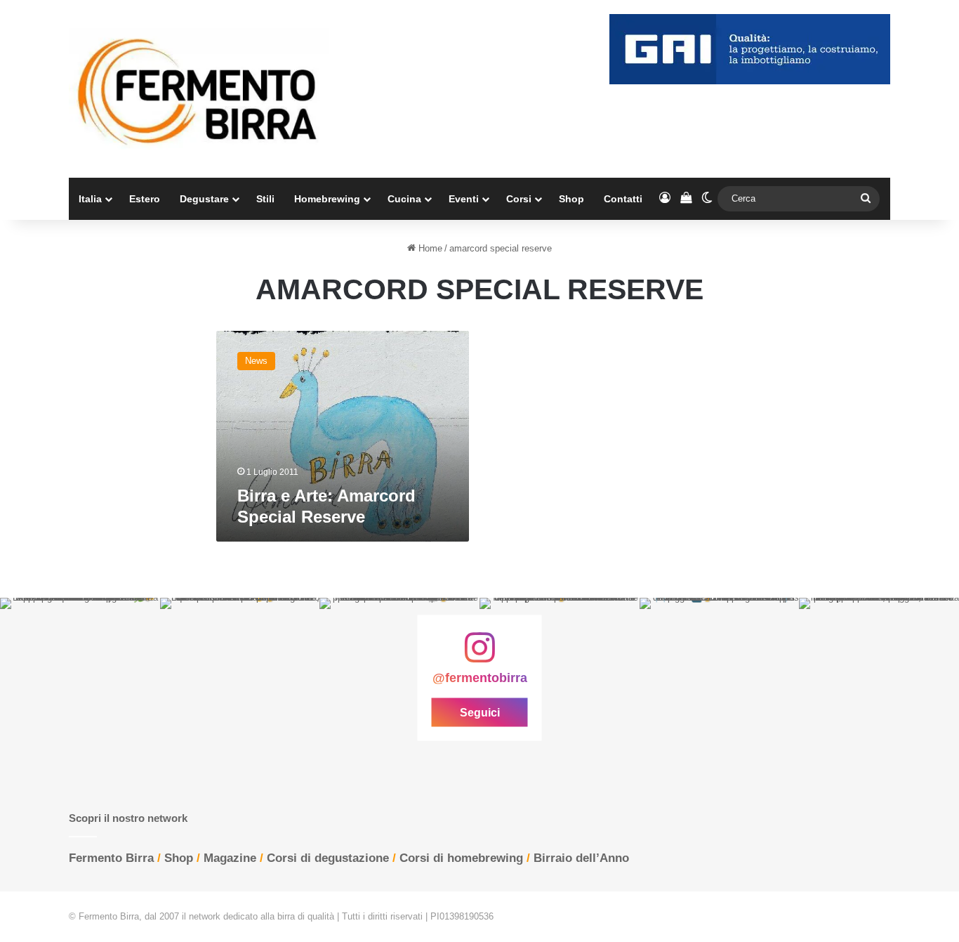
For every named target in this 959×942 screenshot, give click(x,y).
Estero (144, 198)
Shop (571, 198)
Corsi (518, 198)
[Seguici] (479, 655)
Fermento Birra (111, 858)
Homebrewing (327, 198)
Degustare (204, 198)
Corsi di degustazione (328, 858)
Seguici (480, 713)
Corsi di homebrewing (461, 858)
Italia (90, 198)
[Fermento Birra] (199, 89)
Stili (265, 198)
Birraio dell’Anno (581, 858)
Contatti (623, 198)
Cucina (404, 198)
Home (429, 248)
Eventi (464, 198)
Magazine (230, 858)
